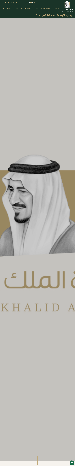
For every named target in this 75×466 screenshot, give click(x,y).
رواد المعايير (9, 8)
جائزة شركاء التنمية (59, 8)
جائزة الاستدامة (30, 8)
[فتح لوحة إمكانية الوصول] (72, 462)
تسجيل (31, 2)
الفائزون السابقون (18, 8)
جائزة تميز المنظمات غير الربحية (44, 8)
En (2, 2)
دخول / (34, 2)
